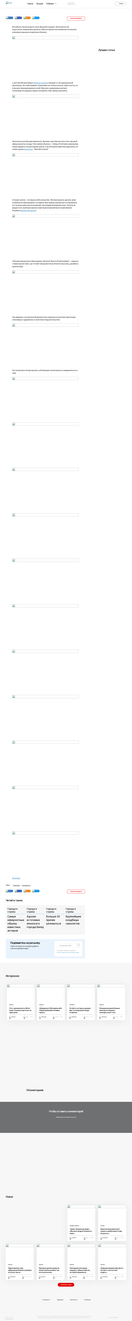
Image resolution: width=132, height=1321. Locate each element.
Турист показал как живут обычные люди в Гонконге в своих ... (81, 1231)
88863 (27, 1017)
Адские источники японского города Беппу (35, 921)
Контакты (73, 1300)
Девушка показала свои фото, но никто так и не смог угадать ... (111, 1270)
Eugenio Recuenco (28, 210)
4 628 (118, 1276)
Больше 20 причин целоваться (53, 920)
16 (31, 1276)
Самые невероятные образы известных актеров (15, 923)
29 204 (87, 1276)
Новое (30, 4)
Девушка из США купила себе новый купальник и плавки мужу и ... (50, 1010)
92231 (87, 1017)
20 (92, 1237)
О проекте (46, 1300)
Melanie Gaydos (40, 83)
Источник (16, 878)
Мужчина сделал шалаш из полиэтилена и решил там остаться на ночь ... (49, 1270)
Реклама (87, 1300)
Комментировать (76, 18)
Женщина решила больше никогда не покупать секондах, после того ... (109, 1010)
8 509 (56, 1276)
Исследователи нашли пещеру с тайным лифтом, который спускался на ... (80, 1270)
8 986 (87, 1237)
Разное (11, 1004)
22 (61, 1276)
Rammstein (28, 149)
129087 (57, 1017)
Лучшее (39, 4)
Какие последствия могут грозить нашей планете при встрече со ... (111, 1231)
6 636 (118, 1237)
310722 (117, 1017)
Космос (102, 1225)
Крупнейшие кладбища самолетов (73, 920)
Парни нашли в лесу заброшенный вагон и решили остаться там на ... (19, 1270)
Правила (60, 1300)
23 (123, 1237)
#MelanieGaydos (16, 885)
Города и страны (12, 910)
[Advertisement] (115, 29)
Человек (72, 1004)
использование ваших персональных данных (68, 952)
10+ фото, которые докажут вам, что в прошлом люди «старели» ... (80, 1010)
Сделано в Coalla (112, 1317)
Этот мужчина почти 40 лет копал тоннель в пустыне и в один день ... (20, 1010)
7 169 (25, 1276)
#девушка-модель (26, 885)
